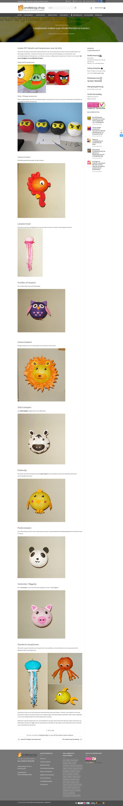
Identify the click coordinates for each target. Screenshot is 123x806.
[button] (91, 8)
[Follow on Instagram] (101, 1)
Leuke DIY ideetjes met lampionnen (30, 739)
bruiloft (65, 763)
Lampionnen (40, 15)
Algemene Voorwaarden (47, 775)
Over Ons (43, 758)
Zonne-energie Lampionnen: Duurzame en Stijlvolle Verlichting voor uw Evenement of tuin (98, 131)
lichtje (73, 782)
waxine (65, 793)
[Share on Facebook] (46, 730)
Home (20, 15)
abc (64, 760)
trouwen (74, 787)
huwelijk (73, 771)
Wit (79, 795)
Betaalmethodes (45, 765)
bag (72, 760)
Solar (64, 787)
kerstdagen (70, 774)
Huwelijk (98, 15)
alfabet (68, 760)
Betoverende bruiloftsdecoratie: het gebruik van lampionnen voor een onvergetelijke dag (98, 153)
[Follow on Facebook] (99, 1)
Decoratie (64, 15)
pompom (70, 784)
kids (57, 735)
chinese (70, 768)
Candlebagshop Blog (61, 25)
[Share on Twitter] (49, 730)
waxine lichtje (66, 795)
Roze (80, 784)
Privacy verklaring (45, 778)
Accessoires (88, 15)
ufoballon (65, 790)
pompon (76, 784)
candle (74, 763)
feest (80, 768)
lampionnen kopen (74, 779)
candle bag (72, 765)
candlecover (79, 765)
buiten (69, 763)
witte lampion (24, 411)
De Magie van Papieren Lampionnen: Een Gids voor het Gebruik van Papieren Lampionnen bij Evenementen (98, 165)
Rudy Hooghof (70, 33)
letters (68, 782)
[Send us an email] (104, 1)
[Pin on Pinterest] (53, 730)
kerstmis (76, 774)
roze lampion (23, 587)
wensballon (74, 795)
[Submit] (75, 7)
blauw (76, 760)
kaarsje (78, 771)
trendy (68, 787)
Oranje (65, 784)
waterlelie (77, 790)
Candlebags (28, 15)
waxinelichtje (71, 793)
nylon (77, 782)
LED (64, 782)
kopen (64, 776)
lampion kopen (76, 776)
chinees (65, 768)
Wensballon (77, 15)
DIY (55, 735)
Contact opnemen (45, 761)
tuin (78, 787)
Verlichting (52, 15)
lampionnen (70, 735)
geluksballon (66, 771)
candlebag (65, 765)
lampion (65, 735)
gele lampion (44, 474)
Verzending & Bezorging (47, 768)
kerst (64, 774)
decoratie (75, 768)
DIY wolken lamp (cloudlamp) (71, 739)
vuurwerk (71, 790)
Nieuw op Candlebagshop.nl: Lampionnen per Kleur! (97, 142)
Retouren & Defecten (46, 771)
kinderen (61, 735)
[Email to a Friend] (51, 730)
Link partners (44, 784)
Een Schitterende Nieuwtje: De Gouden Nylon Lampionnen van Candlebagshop (98, 119)
